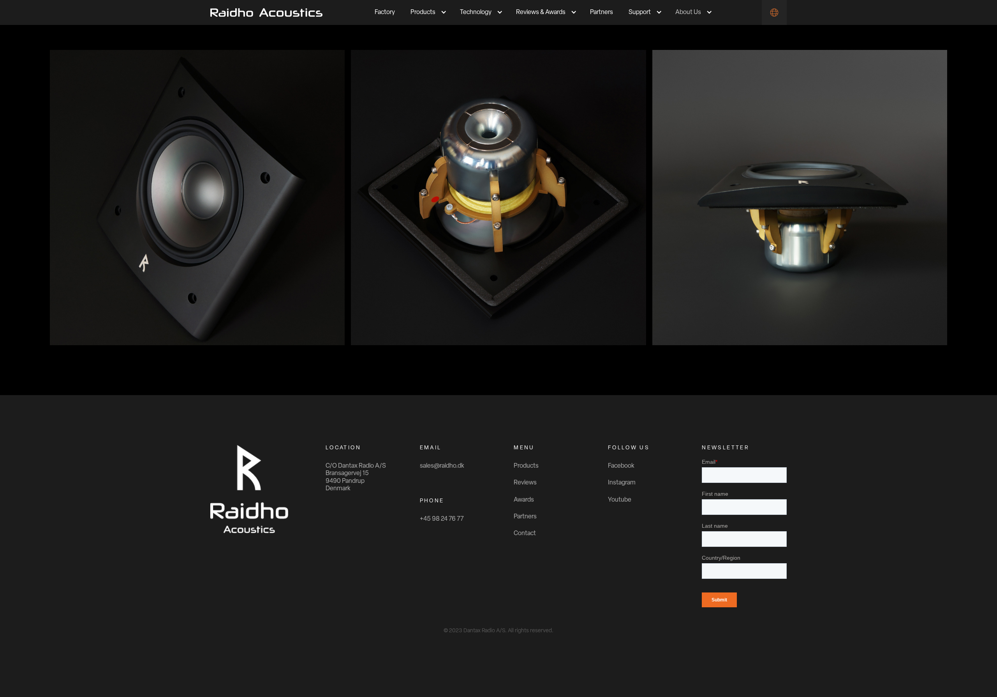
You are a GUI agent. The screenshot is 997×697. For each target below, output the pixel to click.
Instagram (622, 483)
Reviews (525, 483)
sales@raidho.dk (442, 466)
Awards (524, 500)
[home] (266, 12)
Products (526, 466)
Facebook (621, 466)
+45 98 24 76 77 (442, 519)
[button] (427, 12)
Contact (525, 533)
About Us (688, 12)
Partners (601, 12)
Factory (385, 12)
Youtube (619, 500)
